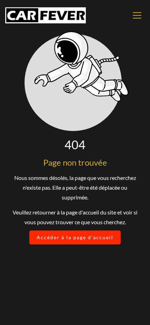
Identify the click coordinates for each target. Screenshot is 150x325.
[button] (137, 15)
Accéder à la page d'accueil (75, 237)
